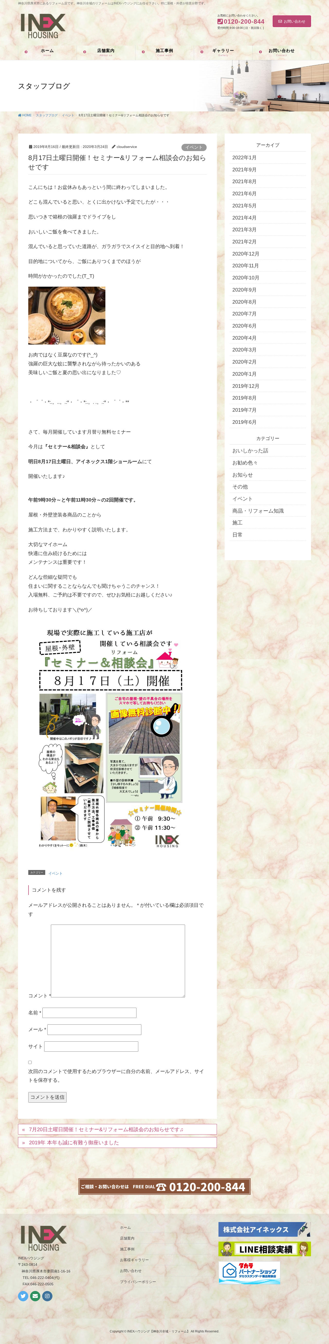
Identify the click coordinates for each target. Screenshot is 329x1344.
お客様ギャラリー (134, 1260)
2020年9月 (244, 290)
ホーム (125, 1227)
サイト (35, 1046)
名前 (34, 1012)
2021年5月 (244, 205)
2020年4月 (244, 338)
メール (37, 1029)
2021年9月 (244, 169)
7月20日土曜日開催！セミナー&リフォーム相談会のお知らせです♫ (106, 1129)
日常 (237, 535)
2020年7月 (244, 314)
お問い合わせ (294, 21)
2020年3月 (244, 350)
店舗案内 (127, 1238)
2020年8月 (244, 302)
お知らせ (242, 475)
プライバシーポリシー (138, 1282)
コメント (39, 995)
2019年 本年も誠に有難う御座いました (74, 1142)
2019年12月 (246, 386)
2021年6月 (244, 193)
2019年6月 (244, 422)
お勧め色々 (245, 462)
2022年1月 (244, 157)
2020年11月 (245, 265)
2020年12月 (246, 254)
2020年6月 (244, 326)
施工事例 (127, 1249)
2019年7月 (244, 410)
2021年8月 (244, 181)
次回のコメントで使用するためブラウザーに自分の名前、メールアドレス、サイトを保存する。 (116, 1076)
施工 (237, 522)
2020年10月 (246, 277)
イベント (194, 147)
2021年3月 (244, 229)
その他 (240, 486)
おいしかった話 (250, 450)
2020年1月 (244, 374)
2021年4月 (244, 218)
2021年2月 (244, 241)
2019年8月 (244, 398)
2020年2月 (244, 362)
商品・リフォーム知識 (258, 511)
